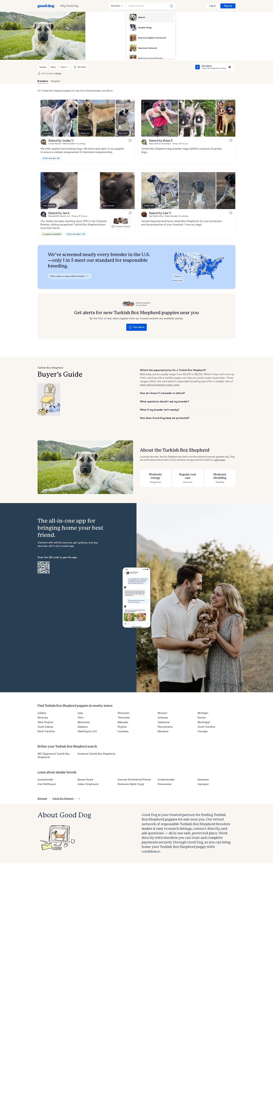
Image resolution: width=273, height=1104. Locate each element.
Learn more (219, 460)
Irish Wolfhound (47, 784)
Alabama (83, 726)
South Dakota (45, 726)
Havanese (203, 779)
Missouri (162, 713)
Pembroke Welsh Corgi (131, 784)
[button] (59, 118)
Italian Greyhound (88, 784)
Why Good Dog (69, 5)
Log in (212, 6)
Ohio (80, 717)
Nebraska (123, 722)
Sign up (228, 6)
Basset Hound (85, 779)
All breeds (42, 798)
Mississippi (204, 722)
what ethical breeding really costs (159, 384)
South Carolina (206, 726)
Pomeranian (164, 784)
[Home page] (46, 6)
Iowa (80, 713)
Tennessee (124, 717)
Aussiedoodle (45, 779)
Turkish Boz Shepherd (63, 798)
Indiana (42, 713)
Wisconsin (123, 713)
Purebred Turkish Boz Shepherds (96, 753)
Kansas (202, 717)
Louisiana (123, 731)
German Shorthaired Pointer (134, 779)
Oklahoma (163, 722)
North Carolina (46, 731)
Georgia (202, 731)
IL (79, 798)
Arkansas (163, 717)
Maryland (163, 731)
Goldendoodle (166, 779)
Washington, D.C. (88, 731)
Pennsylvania (165, 726)
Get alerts (138, 327)
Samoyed (203, 784)
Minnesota (84, 722)
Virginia (122, 726)
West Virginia (45, 722)
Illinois (58, 73)
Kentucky (43, 717)
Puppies (55, 81)
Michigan (203, 713)
